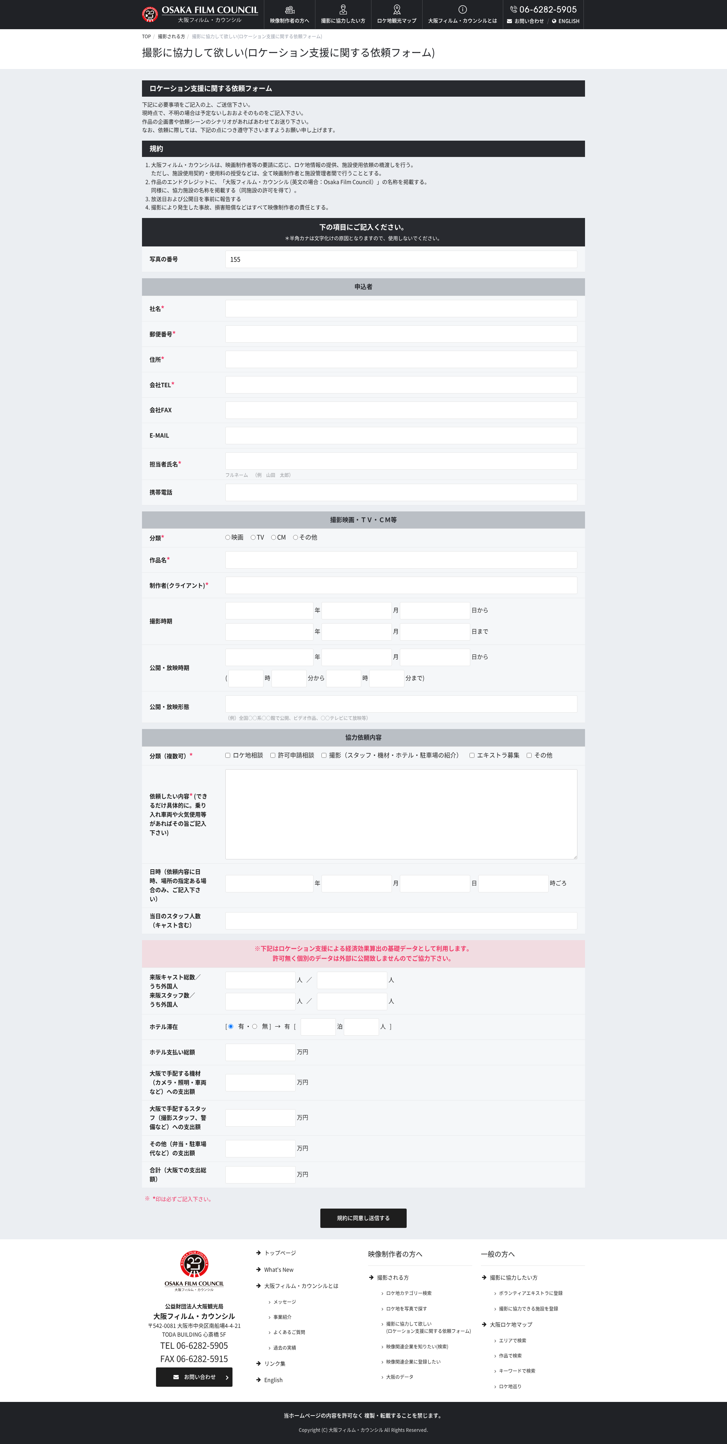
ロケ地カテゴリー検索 (409, 1293)
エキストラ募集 (498, 755)
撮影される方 (171, 36)
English (273, 1380)
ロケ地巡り (510, 1386)
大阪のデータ (399, 1377)
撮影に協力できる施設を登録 (528, 1308)
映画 (237, 537)
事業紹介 (282, 1317)
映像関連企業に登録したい (413, 1361)
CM (281, 537)
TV (260, 537)
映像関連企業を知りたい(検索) (417, 1346)
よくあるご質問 (289, 1332)
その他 (308, 537)
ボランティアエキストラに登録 (531, 1293)
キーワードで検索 (517, 1371)
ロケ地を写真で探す (406, 1308)
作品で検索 (510, 1355)
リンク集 (274, 1363)
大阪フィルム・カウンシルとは (462, 20)
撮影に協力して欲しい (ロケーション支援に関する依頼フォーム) (428, 1327)
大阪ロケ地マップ (511, 1324)
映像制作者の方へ (289, 20)
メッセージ (284, 1302)
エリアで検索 (512, 1340)
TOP (146, 36)
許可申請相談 (295, 755)
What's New (278, 1269)
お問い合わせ (529, 21)
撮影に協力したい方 (343, 20)
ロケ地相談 (247, 755)
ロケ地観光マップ (397, 20)
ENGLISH (569, 21)
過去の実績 (284, 1347)
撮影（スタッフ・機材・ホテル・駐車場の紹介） (395, 755)
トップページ (280, 1253)
